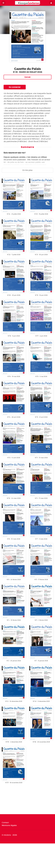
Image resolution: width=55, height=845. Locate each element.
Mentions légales (9, 825)
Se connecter (15, 87)
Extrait (28, 77)
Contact (5, 822)
